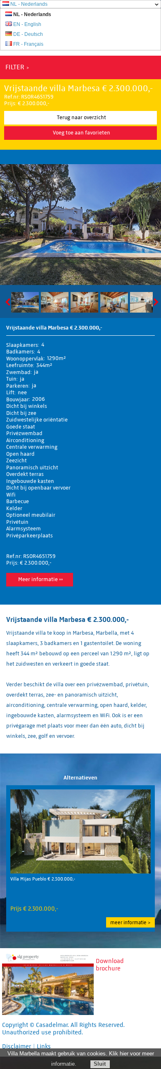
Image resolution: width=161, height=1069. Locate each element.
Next (154, 301)
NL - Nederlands (28, 4)
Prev (9, 301)
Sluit (100, 1064)
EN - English (27, 24)
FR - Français (28, 44)
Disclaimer (16, 1046)
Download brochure (110, 964)
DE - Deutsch (28, 34)
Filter (14, 67)
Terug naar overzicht (81, 117)
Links (44, 1046)
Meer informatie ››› (40, 579)
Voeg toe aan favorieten (81, 133)
